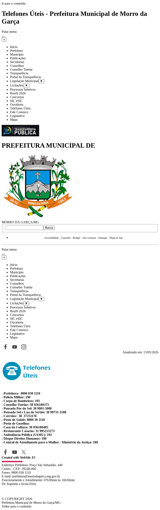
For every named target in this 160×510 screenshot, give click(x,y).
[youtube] (14, 452)
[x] (23, 452)
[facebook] (5, 452)
